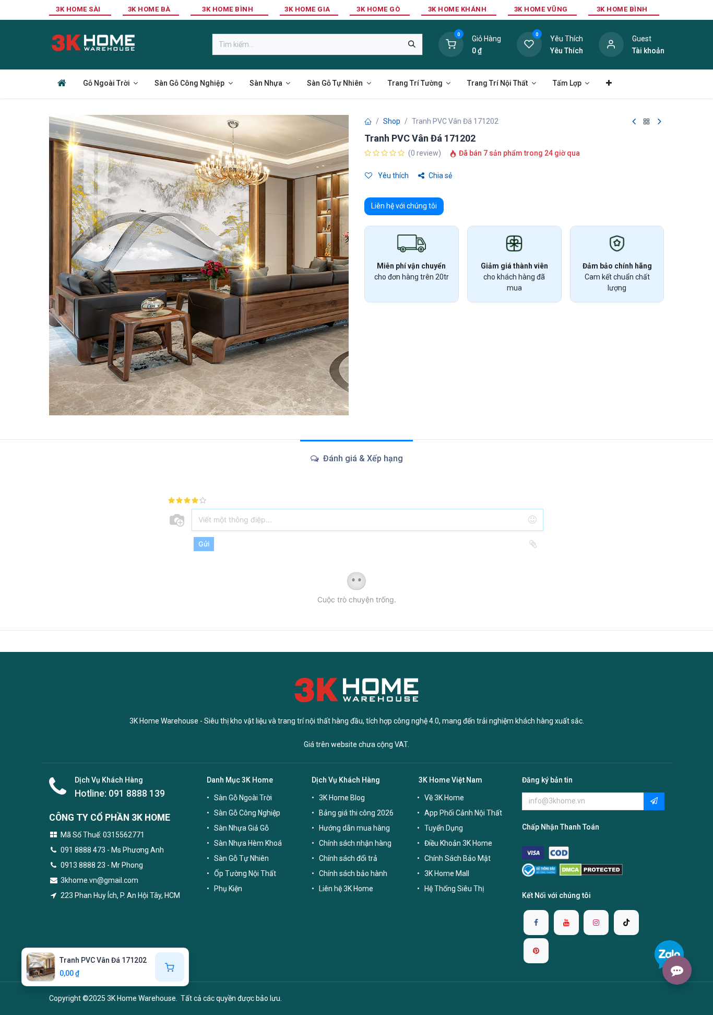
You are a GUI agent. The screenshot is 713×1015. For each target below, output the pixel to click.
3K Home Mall (446, 873)
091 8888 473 (83, 850)
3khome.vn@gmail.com (99, 880)
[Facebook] (536, 922)
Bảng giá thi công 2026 (356, 813)
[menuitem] (62, 82)
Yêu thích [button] (392, 175)
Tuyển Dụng (443, 828)
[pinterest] (536, 950)
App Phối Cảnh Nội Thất (463, 813)
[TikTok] (626, 922)
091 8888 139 (137, 793)
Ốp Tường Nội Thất (245, 873)
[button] (654, 801)
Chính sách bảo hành (353, 873)
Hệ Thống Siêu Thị (454, 888)
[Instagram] (596, 922)
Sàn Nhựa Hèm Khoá (248, 843)
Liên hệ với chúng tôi (404, 206)
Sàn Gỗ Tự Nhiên (241, 858)
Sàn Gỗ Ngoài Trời (243, 798)
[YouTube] (566, 922)
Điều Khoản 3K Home (458, 843)
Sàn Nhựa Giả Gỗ (241, 828)
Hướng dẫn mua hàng (354, 828)
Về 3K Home (444, 798)
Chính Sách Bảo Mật (457, 858)
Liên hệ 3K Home (346, 888)
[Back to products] (646, 121)
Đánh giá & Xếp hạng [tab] (362, 458)
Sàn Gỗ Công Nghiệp (247, 813)
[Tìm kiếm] (411, 44)
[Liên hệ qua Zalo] (669, 954)
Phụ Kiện (228, 888)
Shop (391, 121)
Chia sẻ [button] (440, 175)
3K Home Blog (342, 798)
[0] (451, 44)
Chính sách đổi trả (348, 858)
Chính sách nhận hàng (355, 843)
